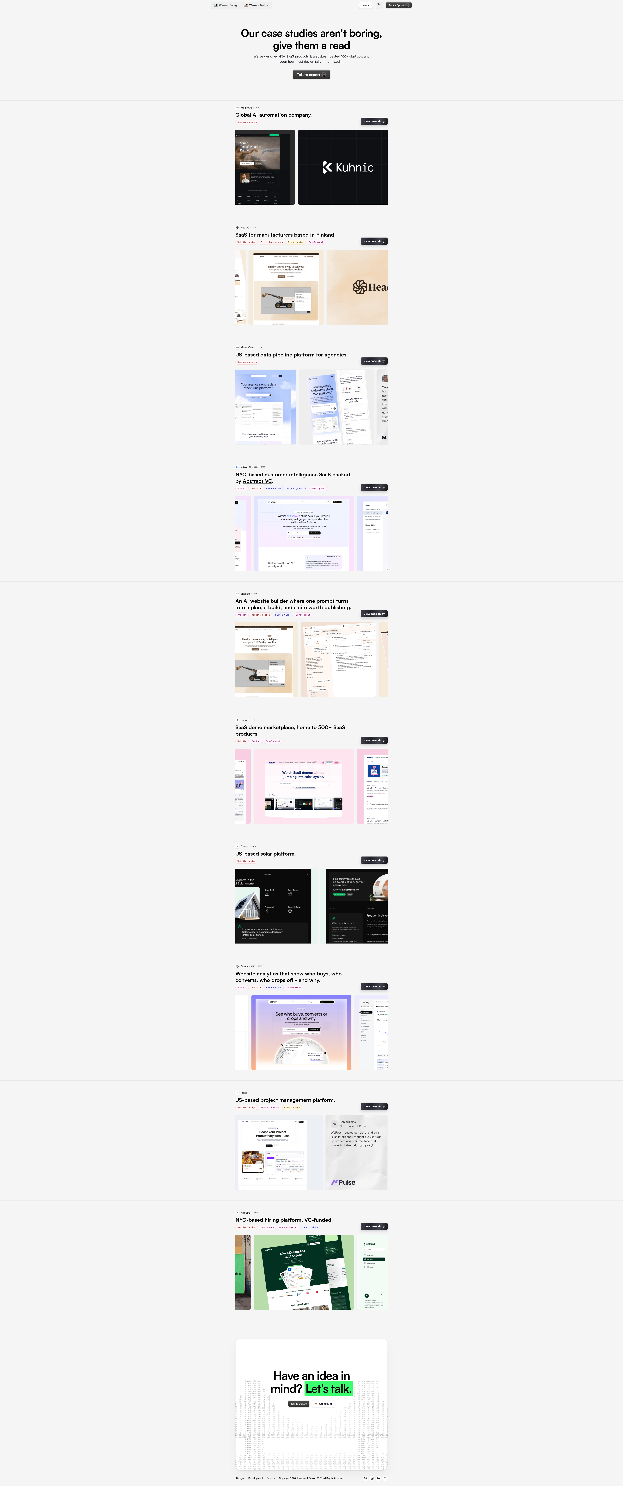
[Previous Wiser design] (242, 533)
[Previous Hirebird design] (242, 1272)
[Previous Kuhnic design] (242, 167)
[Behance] (365, 1478)
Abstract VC (257, 481)
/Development (255, 1478)
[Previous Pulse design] (242, 1152)
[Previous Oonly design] (242, 1032)
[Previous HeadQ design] (242, 287)
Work (366, 5)
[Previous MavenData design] (242, 407)
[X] (379, 5)
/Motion (271, 1478)
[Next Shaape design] (380, 659)
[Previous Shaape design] (242, 659)
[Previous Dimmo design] (242, 786)
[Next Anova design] (380, 906)
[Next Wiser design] (380, 533)
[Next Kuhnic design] (380, 167)
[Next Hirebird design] (380, 1272)
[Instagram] (372, 1478)
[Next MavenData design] (380, 407)
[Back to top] (385, 1478)
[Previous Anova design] (242, 906)
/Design (239, 1478)
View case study (374, 121)
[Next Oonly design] (380, 1032)
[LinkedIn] (378, 1478)
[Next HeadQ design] (380, 287)
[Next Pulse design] (380, 1152)
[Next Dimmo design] (380, 786)
